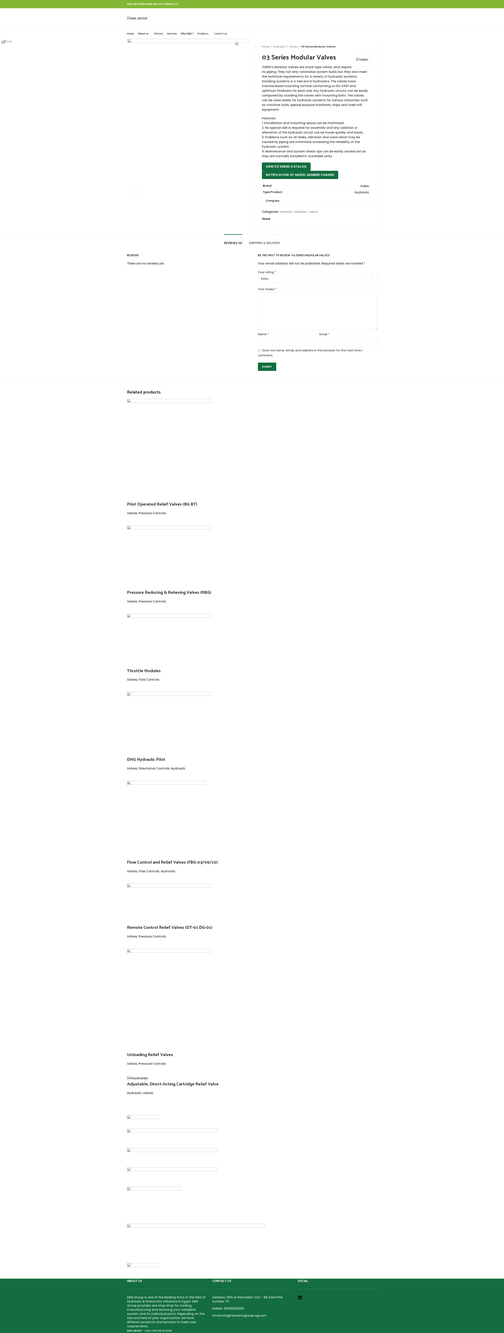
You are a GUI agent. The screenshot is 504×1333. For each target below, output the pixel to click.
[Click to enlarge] (135, 193)
